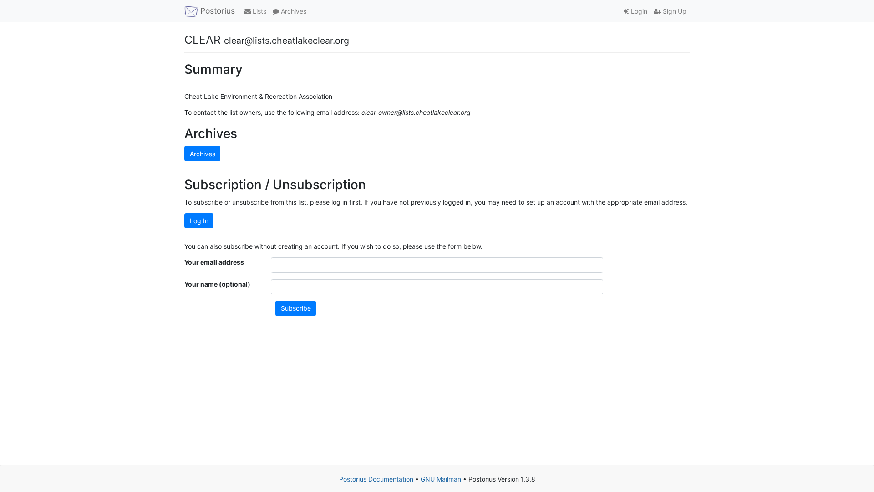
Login (638, 11)
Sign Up (673, 11)
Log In (199, 221)
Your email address (214, 262)
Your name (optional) (217, 284)
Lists (258, 11)
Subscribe (296, 308)
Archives (292, 11)
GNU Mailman (441, 479)
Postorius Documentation (376, 479)
